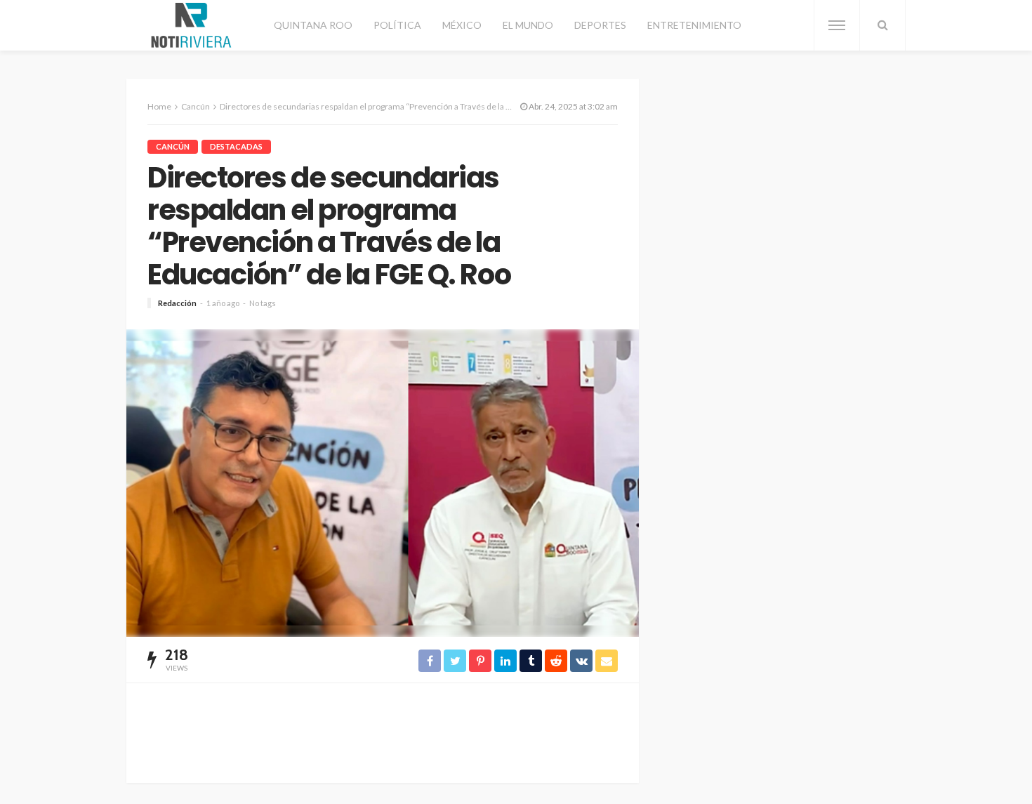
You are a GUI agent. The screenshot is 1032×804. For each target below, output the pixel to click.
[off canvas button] (836, 25)
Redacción (177, 303)
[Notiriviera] (191, 25)
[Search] (882, 25)
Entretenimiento (694, 25)
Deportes (600, 25)
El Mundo (528, 25)
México (462, 25)
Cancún (173, 146)
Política (397, 25)
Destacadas (236, 146)
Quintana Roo (313, 25)
